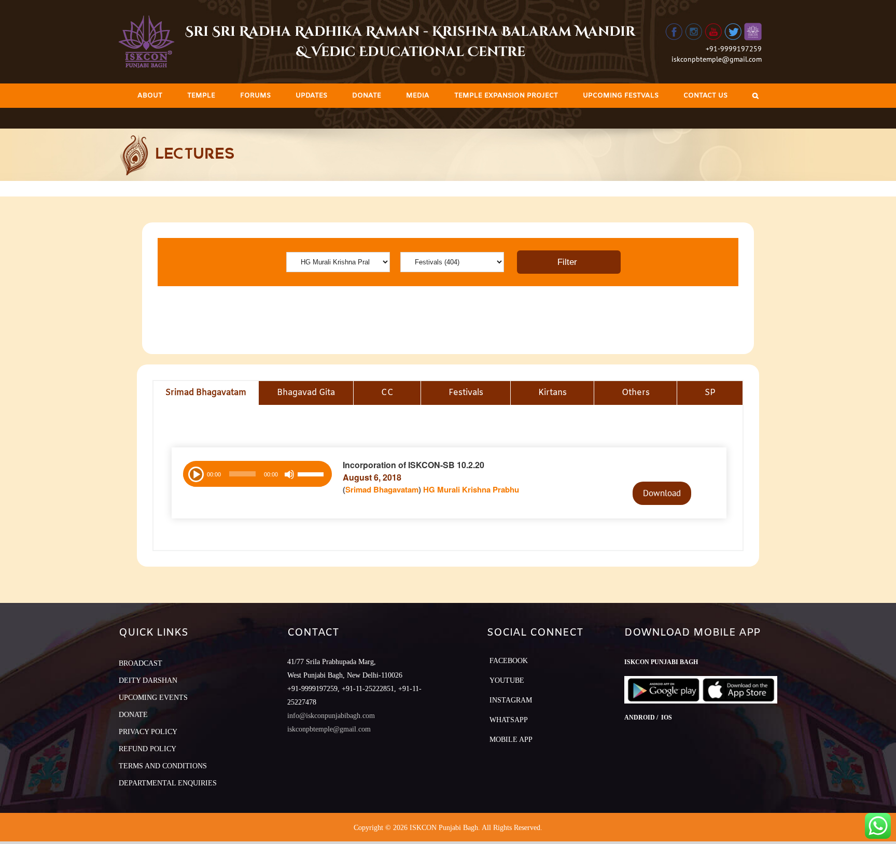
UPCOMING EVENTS (153, 697)
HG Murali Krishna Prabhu (471, 489)
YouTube (506, 680)
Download (662, 493)
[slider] (312, 475)
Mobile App (511, 739)
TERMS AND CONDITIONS (163, 766)
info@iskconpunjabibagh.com (331, 716)
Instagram (510, 700)
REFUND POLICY (147, 749)
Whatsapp (508, 720)
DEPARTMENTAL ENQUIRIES (168, 783)
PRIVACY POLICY (148, 732)
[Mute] (289, 474)
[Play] (195, 473)
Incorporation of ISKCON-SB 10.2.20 (413, 465)
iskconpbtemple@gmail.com (716, 59)
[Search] (755, 95)
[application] (257, 474)
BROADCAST (140, 663)
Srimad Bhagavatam (381, 489)
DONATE (133, 715)
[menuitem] (150, 95)
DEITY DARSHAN (148, 680)
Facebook (508, 661)
